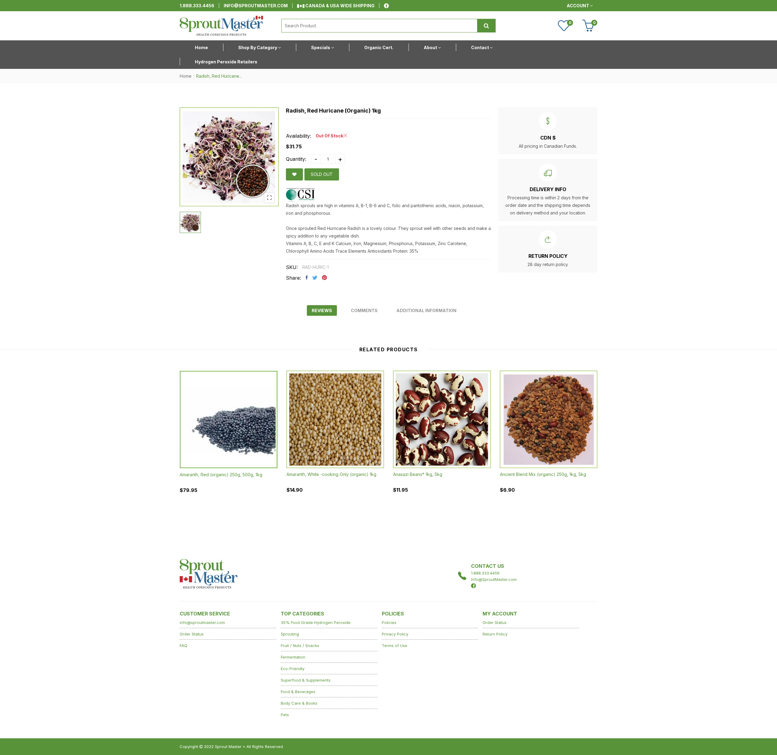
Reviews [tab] (322, 310)
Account (578, 5)
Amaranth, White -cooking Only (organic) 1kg (331, 474)
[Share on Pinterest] (324, 277)
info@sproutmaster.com (256, 5)
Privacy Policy (395, 634)
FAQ (183, 645)
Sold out (322, 174)
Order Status (192, 634)
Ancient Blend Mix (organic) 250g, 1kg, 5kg (543, 474)
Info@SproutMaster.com (494, 579)
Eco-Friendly (292, 668)
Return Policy (495, 634)
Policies (389, 622)
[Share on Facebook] (307, 277)
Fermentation (293, 657)
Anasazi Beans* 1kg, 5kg (417, 474)
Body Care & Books (299, 703)
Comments (364, 310)
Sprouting (290, 634)
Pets (285, 714)
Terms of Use (394, 645)
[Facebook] (386, 5)
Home (186, 76)
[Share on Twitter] (314, 277)
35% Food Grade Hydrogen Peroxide (316, 622)
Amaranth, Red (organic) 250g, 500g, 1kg (221, 474)
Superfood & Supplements (306, 680)
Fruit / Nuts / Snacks (300, 645)
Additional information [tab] (426, 310)
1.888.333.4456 (197, 5)
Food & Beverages (298, 691)
